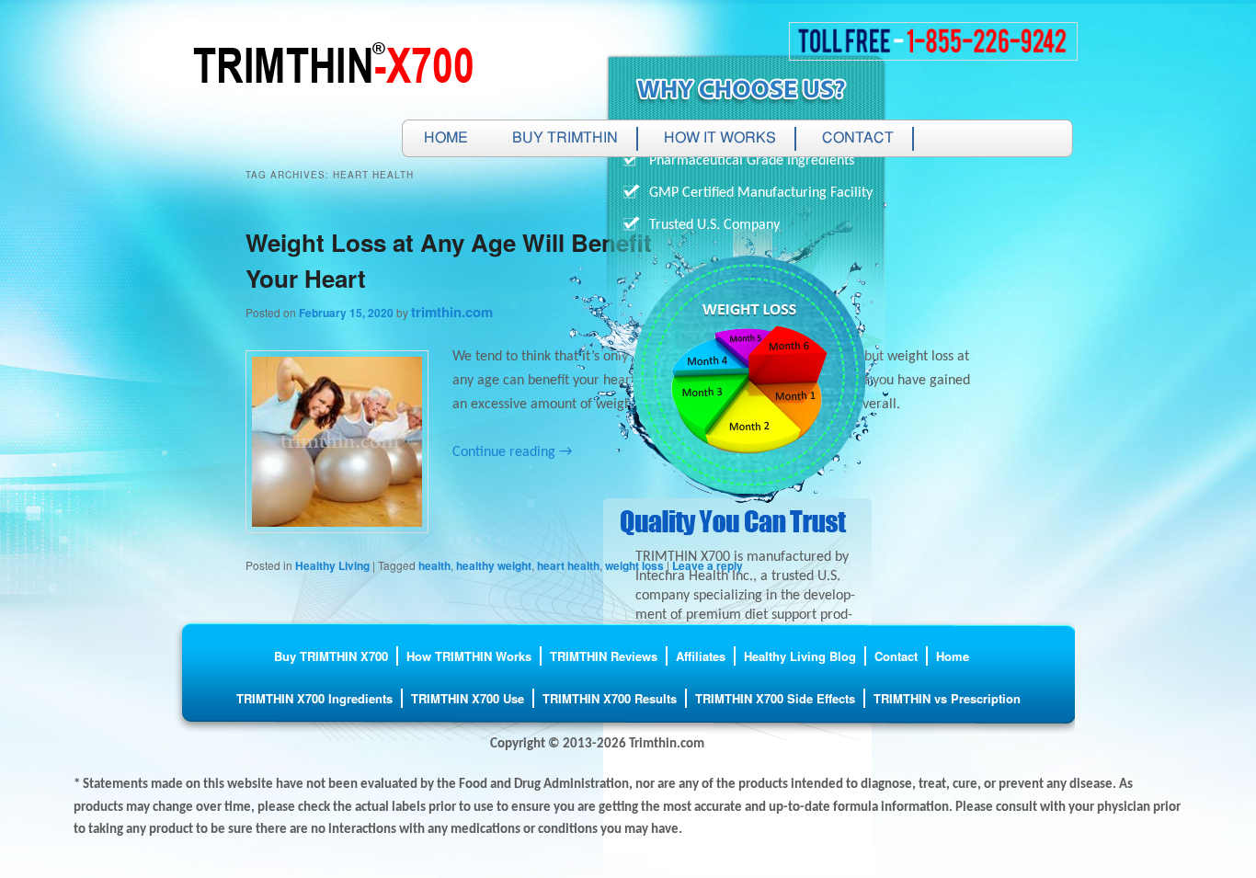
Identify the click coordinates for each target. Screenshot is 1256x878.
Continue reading (512, 452)
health (434, 565)
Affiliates (700, 656)
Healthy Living (332, 565)
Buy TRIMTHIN (565, 138)
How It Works (720, 138)
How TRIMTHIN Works (468, 656)
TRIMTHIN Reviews (603, 656)
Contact (858, 138)
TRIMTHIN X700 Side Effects (775, 698)
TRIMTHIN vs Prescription (947, 698)
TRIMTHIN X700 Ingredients (314, 698)
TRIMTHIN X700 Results (609, 698)
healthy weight (493, 565)
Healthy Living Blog (800, 656)
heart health (568, 565)
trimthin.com (452, 312)
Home (446, 138)
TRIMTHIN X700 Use (467, 698)
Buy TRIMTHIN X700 (331, 656)
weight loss (634, 565)
